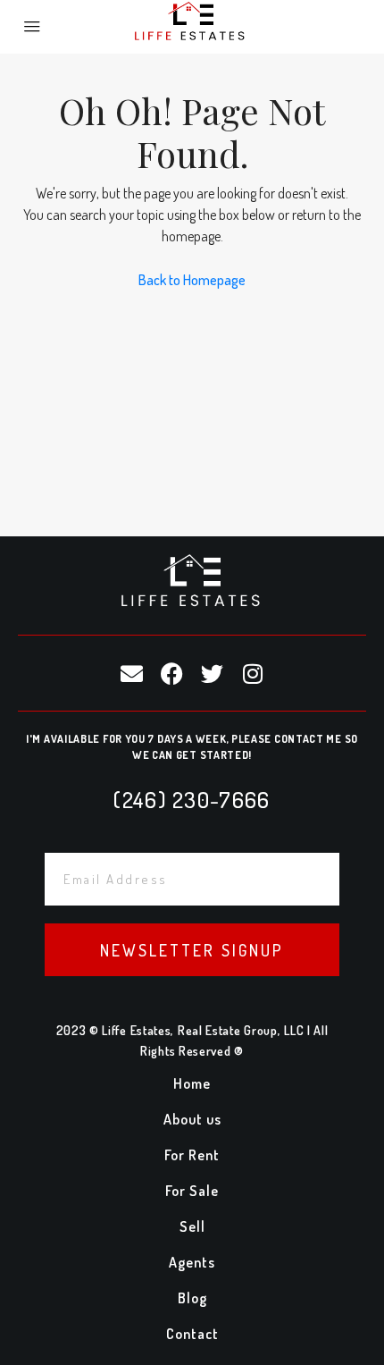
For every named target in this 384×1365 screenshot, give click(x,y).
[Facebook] (172, 673)
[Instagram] (253, 673)
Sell (192, 1226)
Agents (192, 1262)
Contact (192, 1334)
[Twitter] (212, 673)
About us (192, 1119)
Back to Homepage (192, 280)
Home (192, 1083)
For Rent (192, 1155)
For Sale (192, 1191)
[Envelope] (132, 673)
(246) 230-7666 (191, 799)
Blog (192, 1298)
